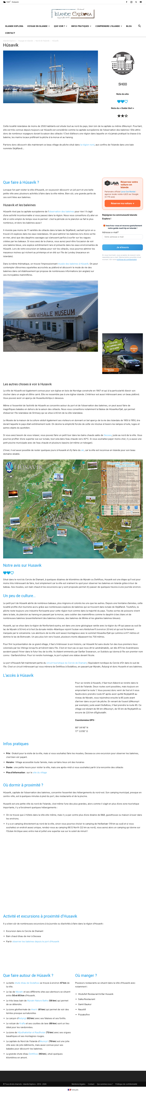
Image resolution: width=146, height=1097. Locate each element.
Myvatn (19, 991)
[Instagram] (131, 2)
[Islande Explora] (73, 14)
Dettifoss (33, 1053)
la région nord (87, 144)
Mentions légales (78, 1084)
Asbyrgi (22, 1018)
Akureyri (43, 1041)
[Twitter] (136, 2)
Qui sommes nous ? (105, 1084)
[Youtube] (141, 2)
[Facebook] (126, 2)
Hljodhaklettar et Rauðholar (31, 1032)
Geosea (107, 435)
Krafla (22, 1023)
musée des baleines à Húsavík (73, 263)
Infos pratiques (80, 26)
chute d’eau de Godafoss (27, 983)
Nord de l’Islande (42, 41)
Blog (129, 26)
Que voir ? (59, 26)
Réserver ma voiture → (122, 203)
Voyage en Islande (37, 26)
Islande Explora (14, 26)
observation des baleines (61, 211)
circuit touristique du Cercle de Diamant (66, 662)
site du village (40, 772)
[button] (139, 26)
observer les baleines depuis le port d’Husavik (35, 941)
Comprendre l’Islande (107, 26)
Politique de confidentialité (126, 1084)
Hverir (34, 1009)
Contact (10, 33)
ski (82, 450)
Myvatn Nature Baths (37, 1000)
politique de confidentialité (127, 260)
